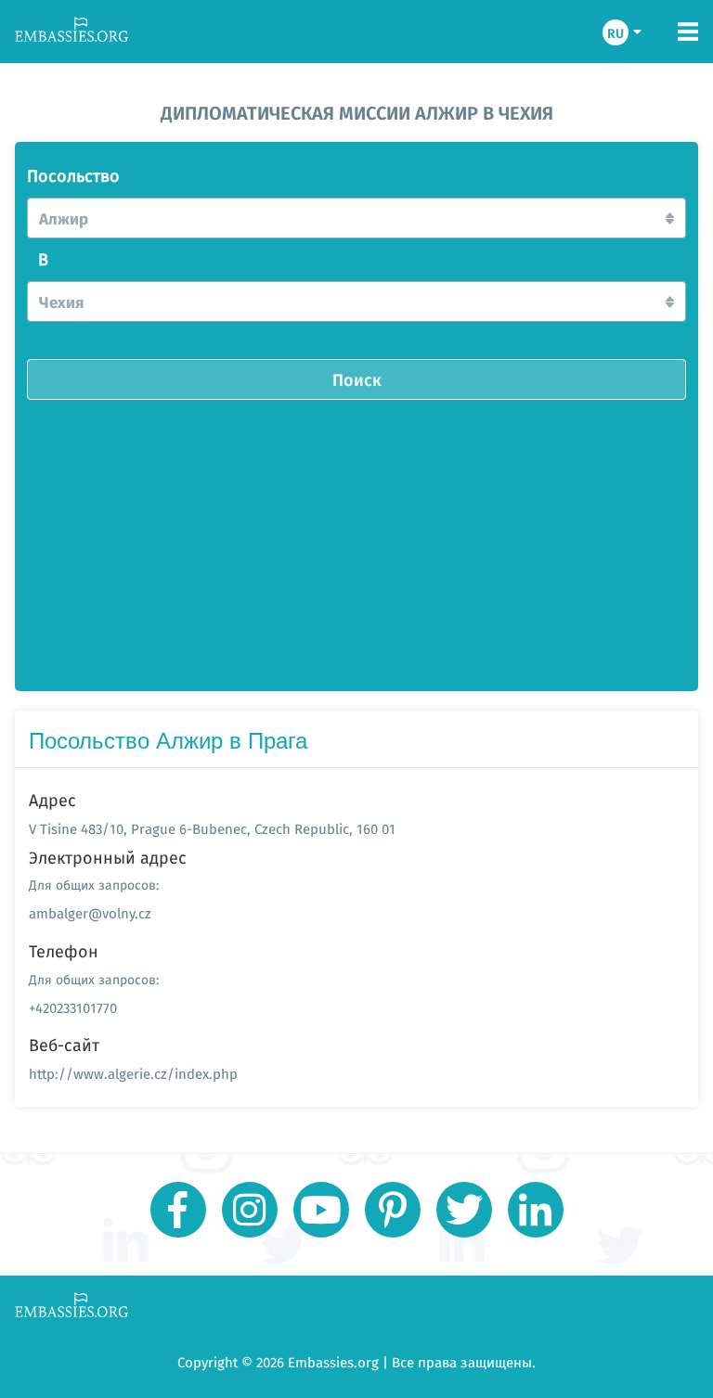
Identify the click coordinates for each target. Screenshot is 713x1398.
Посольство (73, 176)
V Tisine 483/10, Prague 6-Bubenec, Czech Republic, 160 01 (212, 829)
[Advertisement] (356, 539)
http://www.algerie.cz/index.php (133, 1073)
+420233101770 (73, 1008)
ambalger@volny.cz (90, 913)
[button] (356, 218)
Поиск (357, 379)
